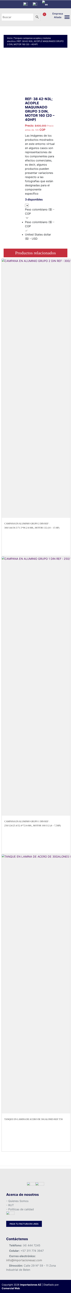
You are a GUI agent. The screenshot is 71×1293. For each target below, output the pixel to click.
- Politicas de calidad (20, 1209)
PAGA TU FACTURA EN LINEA (24, 1224)
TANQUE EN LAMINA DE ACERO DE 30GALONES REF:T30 (33, 1119)
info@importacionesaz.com (24, 1260)
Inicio (9, 38)
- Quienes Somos (17, 1201)
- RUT (10, 1205)
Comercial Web (11, 1288)
